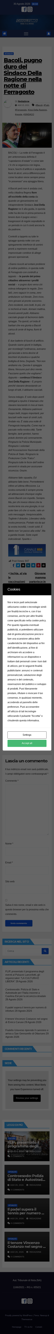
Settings (27, 735)
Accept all (27, 743)
